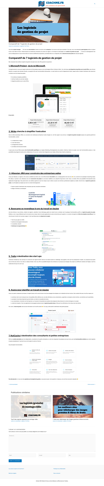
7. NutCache (14, 335)
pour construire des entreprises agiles (43, 173)
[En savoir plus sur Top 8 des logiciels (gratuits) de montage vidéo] (31, 406)
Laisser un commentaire (14, 46)
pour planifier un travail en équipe (33, 290)
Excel (20, 51)
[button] (94, 4)
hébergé (14, 53)
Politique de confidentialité (59, 468)
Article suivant (91, 384)
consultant (64, 49)
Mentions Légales (12, 473)
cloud (20, 53)
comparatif (56, 53)
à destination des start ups (25, 256)
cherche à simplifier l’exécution (27, 131)
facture (39, 341)
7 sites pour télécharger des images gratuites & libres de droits (70, 419)
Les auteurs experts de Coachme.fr (16, 468)
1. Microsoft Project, (18, 66)
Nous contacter (57, 473)
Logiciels (22, 46)
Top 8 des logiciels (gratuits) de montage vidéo (24, 419)
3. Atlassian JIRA (17, 173)
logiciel (36, 259)
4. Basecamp (15, 208)
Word (16, 51)
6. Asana (13, 290)
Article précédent (13, 384)
